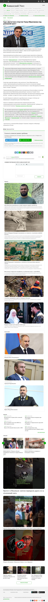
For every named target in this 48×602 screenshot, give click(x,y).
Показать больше (24, 582)
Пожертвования (25, 592)
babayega (12, 157)
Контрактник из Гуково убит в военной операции (13, 418)
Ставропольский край (7, 13)
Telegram (33, 113)
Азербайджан (17, 8)
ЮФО (28, 13)
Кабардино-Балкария (19, 10)
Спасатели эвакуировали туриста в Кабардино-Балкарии (17, 298)
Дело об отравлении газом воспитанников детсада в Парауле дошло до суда (34, 429)
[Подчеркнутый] (21, 164)
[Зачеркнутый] (23, 164)
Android (21, 109)
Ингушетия (13, 10)
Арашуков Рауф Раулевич (10, 383)
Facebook (33, 116)
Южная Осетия (17, 13)
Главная (4, 17)
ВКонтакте (7, 117)
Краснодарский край (40, 10)
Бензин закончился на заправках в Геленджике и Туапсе (32, 451)
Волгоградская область (37, 8)
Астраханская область (28, 8)
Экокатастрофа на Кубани (39, 15)
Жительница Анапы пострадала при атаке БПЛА (33, 418)
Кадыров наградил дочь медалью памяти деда (14, 324)
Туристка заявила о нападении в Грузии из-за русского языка (9, 577)
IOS (25, 109)
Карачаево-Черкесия (32, 10)
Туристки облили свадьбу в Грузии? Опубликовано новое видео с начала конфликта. (22, 528)
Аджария (8, 8)
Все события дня (41, 432)
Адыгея (12, 8)
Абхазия (4, 8)
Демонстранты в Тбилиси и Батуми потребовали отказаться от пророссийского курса (13, 452)
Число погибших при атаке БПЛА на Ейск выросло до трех (12, 423)
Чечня (13, 13)
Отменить (39, 176)
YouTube (8, 119)
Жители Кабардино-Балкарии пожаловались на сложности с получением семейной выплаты (23, 233)
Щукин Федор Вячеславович (11, 409)
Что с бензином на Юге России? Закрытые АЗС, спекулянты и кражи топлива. (36, 577)
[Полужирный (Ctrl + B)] (16, 164)
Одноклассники (15, 117)
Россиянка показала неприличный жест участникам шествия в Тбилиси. (22, 577)
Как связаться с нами (14, 592)
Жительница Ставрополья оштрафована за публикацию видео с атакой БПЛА (22, 271)
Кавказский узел (13, 59)
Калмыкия (26, 10)
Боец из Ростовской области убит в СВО (13, 427)
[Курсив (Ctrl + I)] (19, 164)
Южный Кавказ (23, 13)
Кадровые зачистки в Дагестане (24, 105)
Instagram (39, 116)
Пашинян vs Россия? (24, 15)
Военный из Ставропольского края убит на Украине (34, 423)
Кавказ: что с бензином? (9, 15)
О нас (4, 592)
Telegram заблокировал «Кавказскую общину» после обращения (17, 562)
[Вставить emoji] (26, 164)
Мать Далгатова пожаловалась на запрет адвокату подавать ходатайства (20, 205)
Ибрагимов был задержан (25, 63)
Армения (22, 8)
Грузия (4, 10)
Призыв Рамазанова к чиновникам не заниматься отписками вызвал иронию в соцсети (22, 262)
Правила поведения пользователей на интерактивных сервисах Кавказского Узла (27, 597)
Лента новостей (10, 17)
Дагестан (8, 10)
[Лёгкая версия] (8, 1)
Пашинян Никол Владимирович (11, 357)
